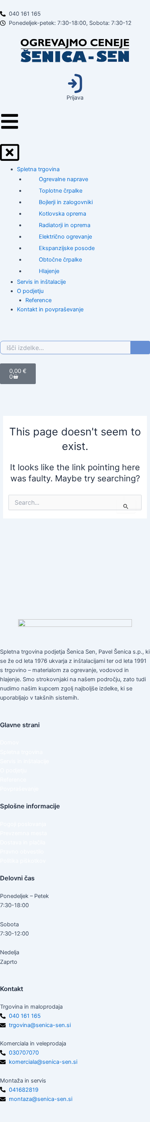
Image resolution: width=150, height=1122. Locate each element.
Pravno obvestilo (22, 851)
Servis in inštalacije (24, 761)
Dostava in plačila (22, 842)
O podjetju (13, 770)
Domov (9, 742)
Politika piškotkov (23, 860)
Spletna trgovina (21, 752)
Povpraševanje (19, 788)
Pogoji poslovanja (23, 824)
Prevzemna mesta (23, 833)
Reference (13, 779)
